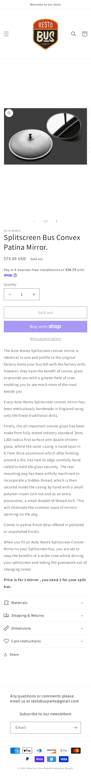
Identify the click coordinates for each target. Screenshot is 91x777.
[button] (6, 33)
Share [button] (14, 654)
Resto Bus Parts (35, 768)
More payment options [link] (45, 338)
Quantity (10, 284)
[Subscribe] (75, 728)
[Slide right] (56, 221)
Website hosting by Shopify (58, 768)
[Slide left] (34, 221)
